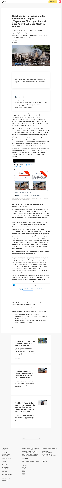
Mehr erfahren (5, 480)
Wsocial (23, 474)
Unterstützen (53, 1)
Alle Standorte (4, 476)
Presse (43, 460)
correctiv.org (4, 2)
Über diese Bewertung (23, 97)
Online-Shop (4, 471)
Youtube (23, 470)
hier (56, 448)
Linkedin (23, 468)
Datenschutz (44, 463)
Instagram (24, 467)
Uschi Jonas (16, 40)
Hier (22, 460)
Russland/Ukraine (17, 13)
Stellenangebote (33, 455)
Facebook (24, 471)
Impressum (44, 461)
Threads (23, 473)
